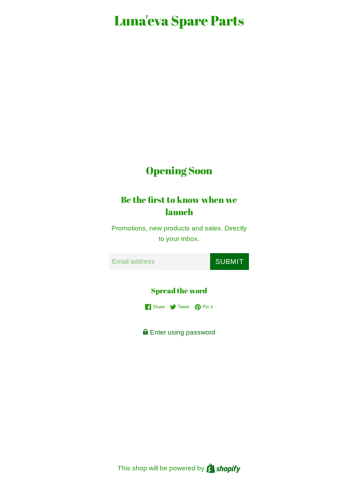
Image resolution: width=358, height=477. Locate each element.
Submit (229, 261)
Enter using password (181, 332)
